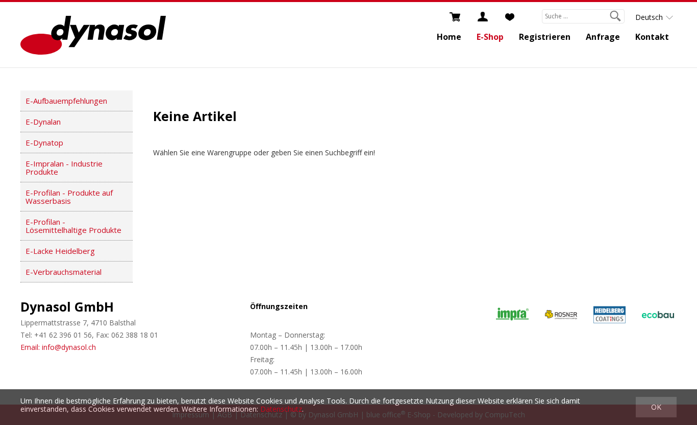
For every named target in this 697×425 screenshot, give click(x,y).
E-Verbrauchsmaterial (64, 272)
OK (656, 407)
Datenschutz (281, 409)
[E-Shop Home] (93, 34)
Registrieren (544, 36)
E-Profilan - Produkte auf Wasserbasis (69, 196)
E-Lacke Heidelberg (60, 251)
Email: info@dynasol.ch (58, 347)
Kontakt (652, 36)
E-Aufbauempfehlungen (66, 101)
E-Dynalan (43, 121)
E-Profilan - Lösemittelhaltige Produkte (73, 226)
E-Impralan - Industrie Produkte (64, 167)
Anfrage (603, 36)
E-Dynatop (44, 142)
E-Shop (490, 36)
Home (449, 36)
